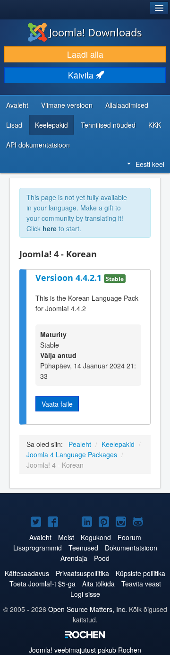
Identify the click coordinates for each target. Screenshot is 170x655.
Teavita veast (141, 583)
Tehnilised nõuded (108, 125)
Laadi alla (85, 54)
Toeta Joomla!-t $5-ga (42, 583)
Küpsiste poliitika (140, 573)
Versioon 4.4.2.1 (69, 277)
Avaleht (17, 105)
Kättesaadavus (27, 573)
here (49, 228)
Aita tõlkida (98, 583)
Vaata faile (57, 404)
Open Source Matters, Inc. (87, 609)
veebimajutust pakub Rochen (85, 650)
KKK (154, 125)
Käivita (82, 75)
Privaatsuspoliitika (82, 573)
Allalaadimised (126, 105)
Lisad (14, 125)
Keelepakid (51, 125)
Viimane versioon (67, 105)
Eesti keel (150, 164)
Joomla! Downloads (95, 32)
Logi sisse (85, 594)
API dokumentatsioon (38, 144)
